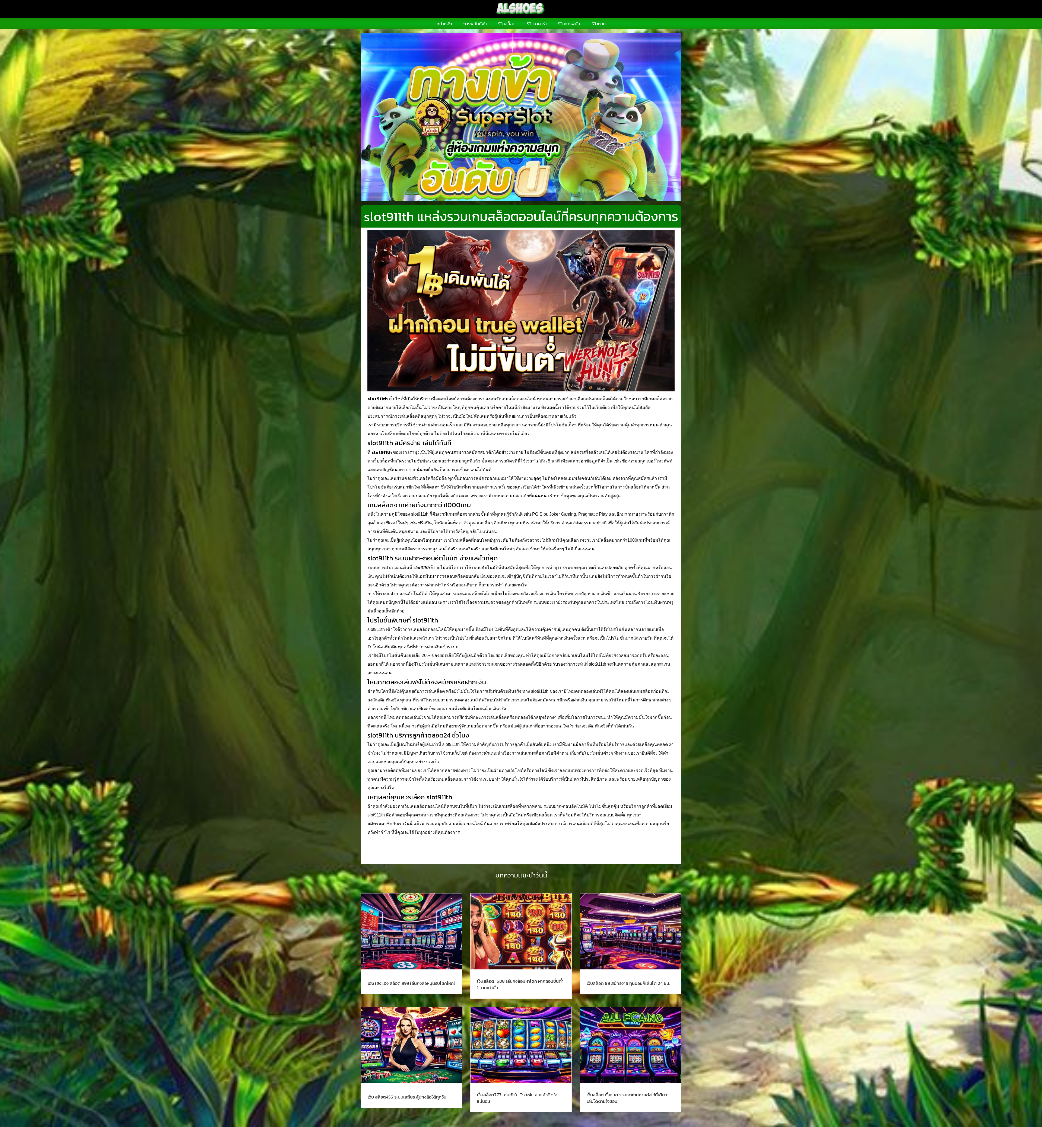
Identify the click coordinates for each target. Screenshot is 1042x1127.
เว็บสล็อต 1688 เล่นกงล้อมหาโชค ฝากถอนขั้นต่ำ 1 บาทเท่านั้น (520, 984)
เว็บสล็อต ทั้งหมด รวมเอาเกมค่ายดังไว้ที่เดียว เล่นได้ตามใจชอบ (627, 1097)
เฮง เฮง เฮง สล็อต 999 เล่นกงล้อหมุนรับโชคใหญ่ (411, 983)
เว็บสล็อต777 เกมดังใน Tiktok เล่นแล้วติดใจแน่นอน (517, 1097)
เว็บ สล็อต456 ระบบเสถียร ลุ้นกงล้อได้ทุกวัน (407, 1097)
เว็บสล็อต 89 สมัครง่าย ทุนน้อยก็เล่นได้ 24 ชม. (628, 983)
